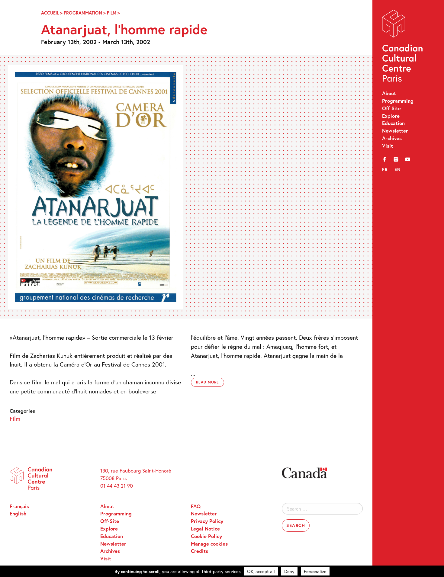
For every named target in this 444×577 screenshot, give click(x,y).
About (389, 93)
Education (393, 123)
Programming (397, 101)
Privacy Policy (207, 521)
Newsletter (395, 130)
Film (111, 13)
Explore (391, 116)
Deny (289, 571)
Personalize (315, 571)
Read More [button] (207, 382)
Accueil (50, 13)
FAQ (196, 506)
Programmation (83, 13)
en (397, 169)
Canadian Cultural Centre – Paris (403, 47)
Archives (392, 138)
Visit (387, 146)
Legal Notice (205, 528)
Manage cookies (209, 543)
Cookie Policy (206, 536)
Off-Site (391, 108)
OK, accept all (261, 571)
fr (385, 169)
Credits (199, 551)
